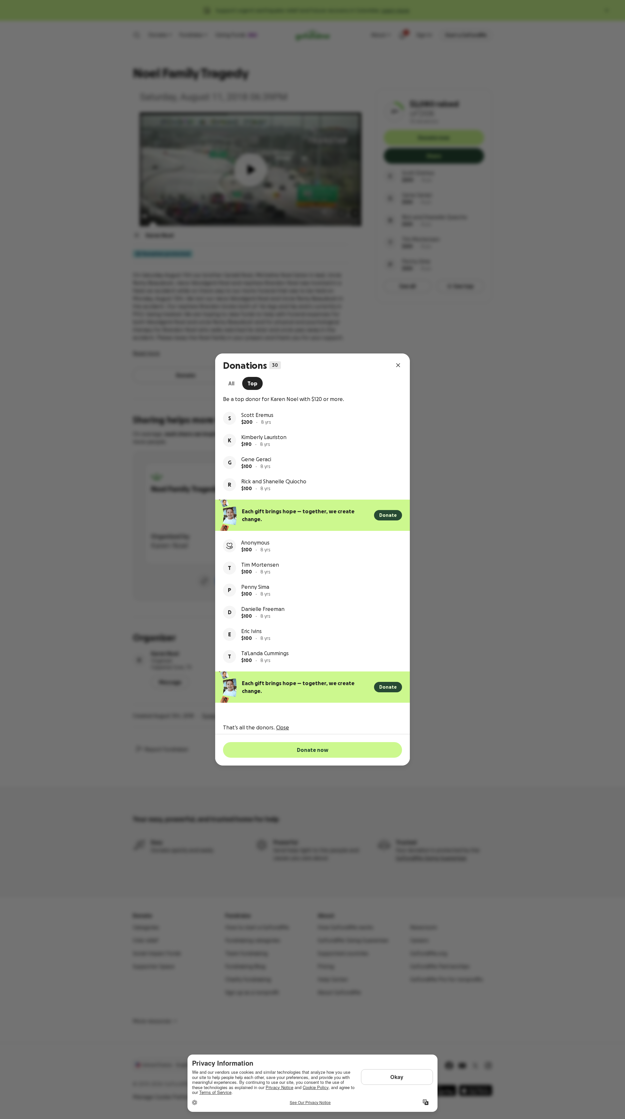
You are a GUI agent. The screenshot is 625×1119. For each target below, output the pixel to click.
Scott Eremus (257, 415)
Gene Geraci (256, 459)
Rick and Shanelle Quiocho (273, 481)
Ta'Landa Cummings (265, 653)
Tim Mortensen (260, 565)
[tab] (231, 383)
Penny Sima (255, 587)
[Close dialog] (398, 365)
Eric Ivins (251, 631)
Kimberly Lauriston (263, 437)
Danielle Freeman (263, 609)
